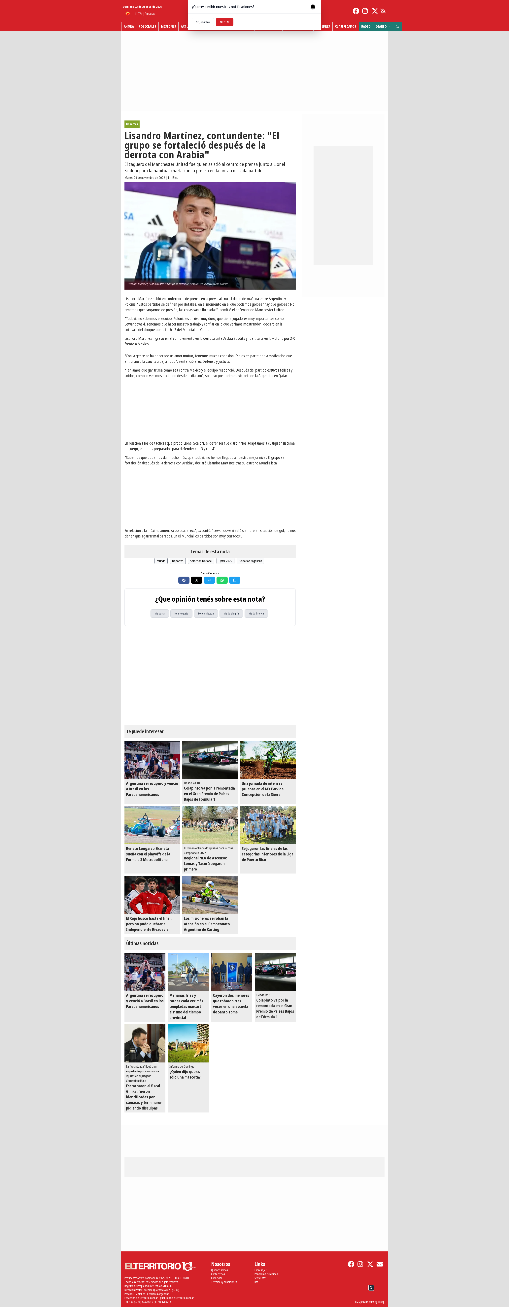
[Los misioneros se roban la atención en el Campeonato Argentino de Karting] (210, 895)
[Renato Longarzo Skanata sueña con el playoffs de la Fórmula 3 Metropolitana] (152, 825)
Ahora (129, 26)
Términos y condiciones (224, 1282)
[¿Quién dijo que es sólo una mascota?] (188, 1043)
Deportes (132, 124)
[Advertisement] (210, 409)
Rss (256, 1282)
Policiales (147, 26)
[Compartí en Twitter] (196, 580)
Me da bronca (256, 613)
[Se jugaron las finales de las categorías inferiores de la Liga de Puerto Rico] (268, 825)
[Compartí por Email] (209, 580)
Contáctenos (218, 1274)
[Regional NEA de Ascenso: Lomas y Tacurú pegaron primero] (210, 825)
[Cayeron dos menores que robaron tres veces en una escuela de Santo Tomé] (231, 972)
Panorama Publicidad (266, 1274)
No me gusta (181, 613)
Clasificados (345, 26)
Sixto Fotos (260, 1278)
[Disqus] (210, 675)
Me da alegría (231, 613)
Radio (366, 26)
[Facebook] (356, 11)
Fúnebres (323, 26)
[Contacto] (380, 1264)
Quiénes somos (219, 1270)
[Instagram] (365, 11)
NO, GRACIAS (203, 22)
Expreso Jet (260, 1270)
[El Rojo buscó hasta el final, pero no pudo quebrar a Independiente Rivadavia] (152, 895)
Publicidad (216, 1278)
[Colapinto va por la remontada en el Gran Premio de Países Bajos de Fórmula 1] (210, 760)
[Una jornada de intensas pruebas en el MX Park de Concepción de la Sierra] (268, 760)
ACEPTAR (224, 22)
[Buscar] (397, 26)
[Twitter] (375, 11)
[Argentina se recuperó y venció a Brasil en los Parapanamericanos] (152, 760)
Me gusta (160, 613)
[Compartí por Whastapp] (222, 580)
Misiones (168, 26)
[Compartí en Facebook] (183, 580)
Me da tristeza (206, 613)
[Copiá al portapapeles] (234, 580)
